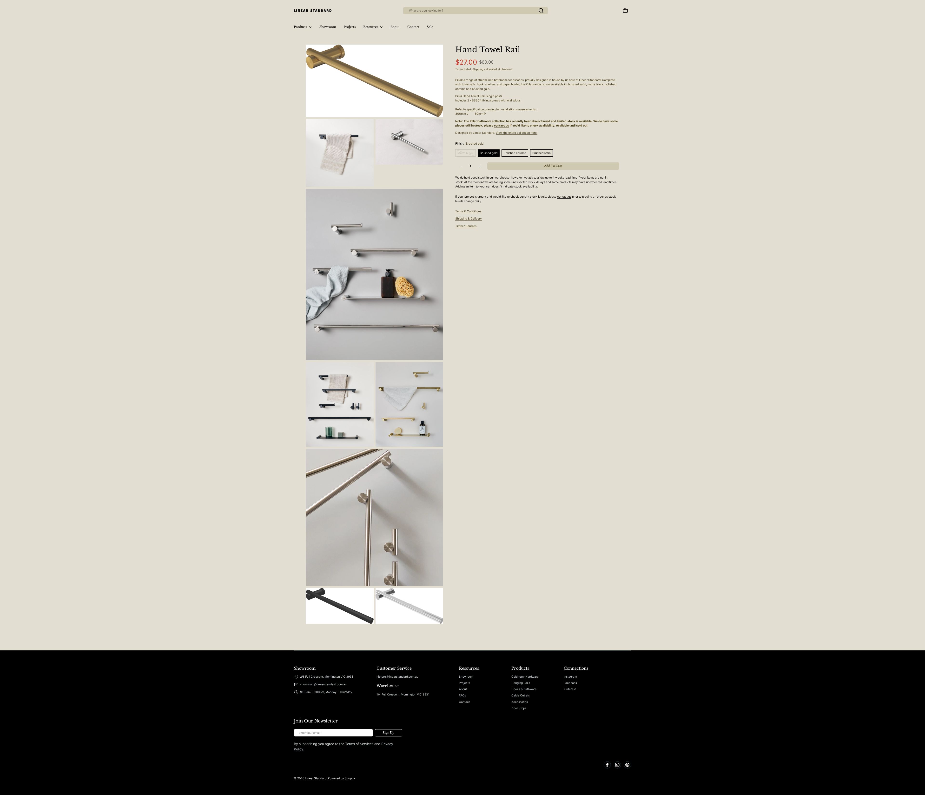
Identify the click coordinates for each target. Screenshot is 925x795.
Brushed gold (488, 153)
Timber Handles (465, 226)
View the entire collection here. (516, 132)
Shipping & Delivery (468, 218)
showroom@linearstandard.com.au (323, 684)
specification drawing (481, 109)
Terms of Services (359, 744)
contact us (501, 125)
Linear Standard (315, 778)
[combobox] (475, 10)
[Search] (541, 10)
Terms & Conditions (468, 211)
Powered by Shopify (341, 778)
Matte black (466, 154)
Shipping (477, 69)
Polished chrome (515, 153)
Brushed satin (541, 153)
